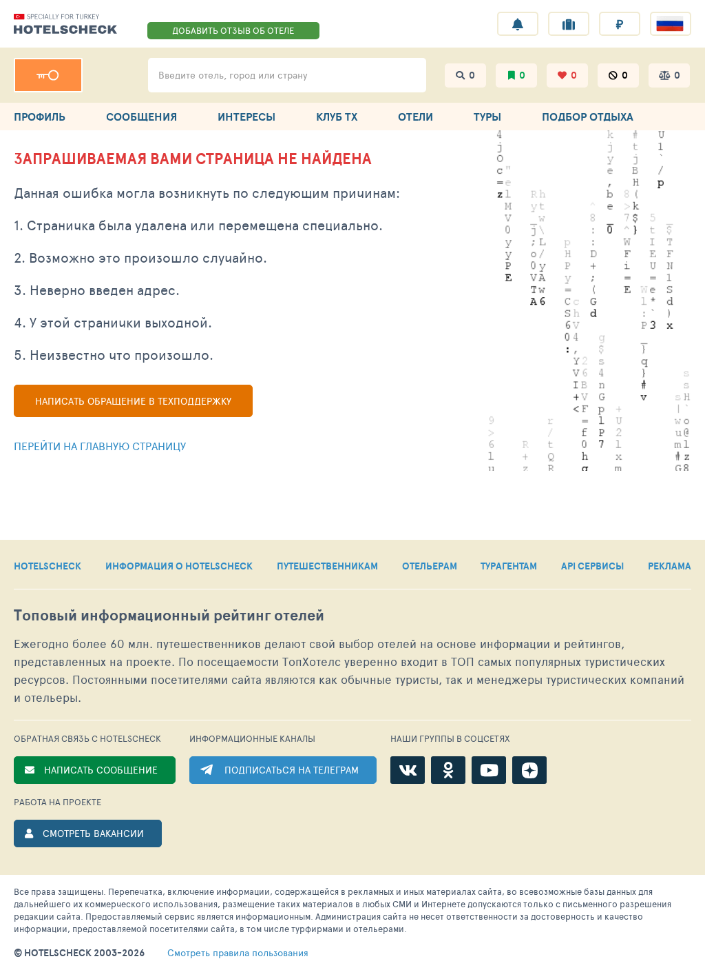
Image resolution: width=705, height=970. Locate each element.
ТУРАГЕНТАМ (509, 566)
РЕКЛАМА (669, 566)
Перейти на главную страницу (100, 446)
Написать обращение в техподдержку (133, 400)
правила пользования (237, 953)
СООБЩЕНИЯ (141, 116)
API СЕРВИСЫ (592, 566)
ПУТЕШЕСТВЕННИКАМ (327, 566)
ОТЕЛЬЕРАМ (429, 566)
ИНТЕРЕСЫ (246, 116)
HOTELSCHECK (47, 566)
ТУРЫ (487, 116)
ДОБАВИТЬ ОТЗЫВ (233, 30)
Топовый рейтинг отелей (169, 615)
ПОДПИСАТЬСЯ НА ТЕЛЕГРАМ (291, 769)
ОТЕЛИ (415, 116)
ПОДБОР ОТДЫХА (587, 116)
